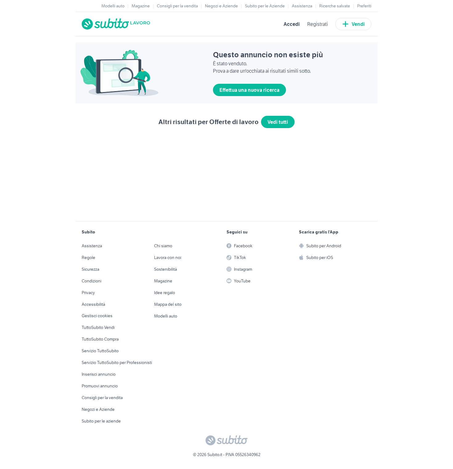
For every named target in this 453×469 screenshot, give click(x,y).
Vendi (358, 24)
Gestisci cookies (97, 315)
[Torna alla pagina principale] (117, 24)
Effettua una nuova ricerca (249, 90)
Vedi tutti (277, 122)
